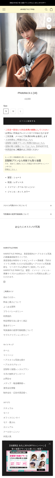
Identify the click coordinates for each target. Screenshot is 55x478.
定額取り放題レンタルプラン (16, 369)
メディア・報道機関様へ (14, 383)
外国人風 (7, 436)
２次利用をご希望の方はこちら (19, 140)
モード (6, 413)
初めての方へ (9, 297)
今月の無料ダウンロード (14, 374)
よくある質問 (9, 307)
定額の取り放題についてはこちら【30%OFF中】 (27, 146)
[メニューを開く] (4, 9)
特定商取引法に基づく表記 (15, 321)
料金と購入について (12, 302)
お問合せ (7, 378)
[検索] (46, 9)
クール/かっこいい (11, 432)
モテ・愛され (9, 422)
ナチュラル (8, 408)
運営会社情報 (9, 388)
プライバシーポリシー (13, 311)
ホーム (6, 350)
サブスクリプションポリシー (16, 335)
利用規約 (9, 149)
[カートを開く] (51, 9)
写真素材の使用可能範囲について (16, 214)
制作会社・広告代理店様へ (15, 393)
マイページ (8, 355)
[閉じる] (50, 444)
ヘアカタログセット (12, 364)
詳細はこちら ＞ (11, 169)
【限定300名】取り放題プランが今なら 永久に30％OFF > (27, 3)
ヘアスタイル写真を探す (14, 360)
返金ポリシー (9, 325)
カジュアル (8, 427)
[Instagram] (4, 281)
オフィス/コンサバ (11, 417)
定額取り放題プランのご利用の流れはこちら (25, 143)
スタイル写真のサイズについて (15, 205)
